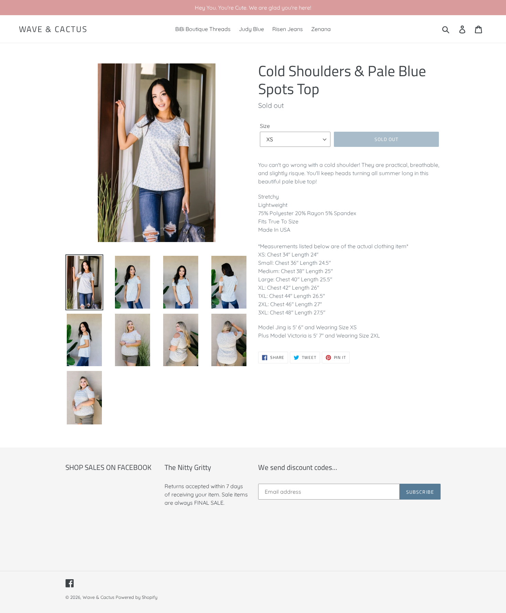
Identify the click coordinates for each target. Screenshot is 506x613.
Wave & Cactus (53, 29)
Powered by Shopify (136, 597)
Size (265, 125)
